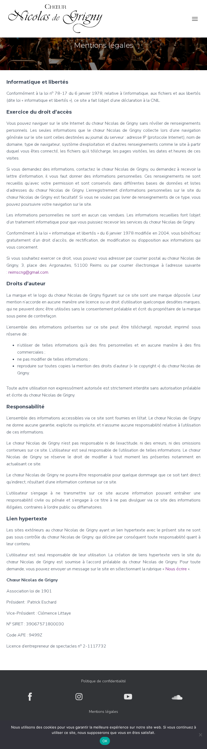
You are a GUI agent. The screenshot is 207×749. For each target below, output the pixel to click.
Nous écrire (176, 569)
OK (105, 741)
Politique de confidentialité (103, 681)
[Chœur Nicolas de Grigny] (57, 19)
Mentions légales (103, 711)
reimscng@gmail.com (28, 272)
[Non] (200, 734)
